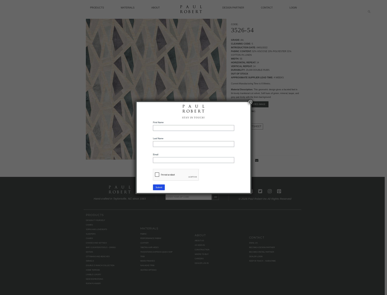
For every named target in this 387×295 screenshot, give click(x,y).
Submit (159, 187)
